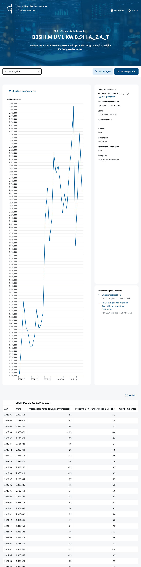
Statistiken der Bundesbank (32, 6)
